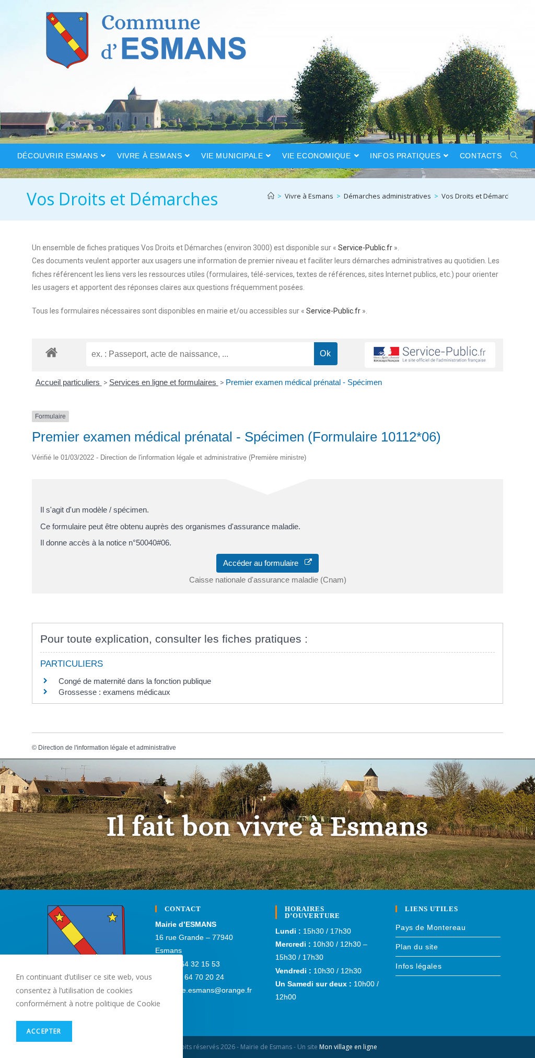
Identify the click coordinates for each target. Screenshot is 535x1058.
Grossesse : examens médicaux (114, 692)
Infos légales (418, 966)
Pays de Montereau (431, 927)
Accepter (44, 1031)
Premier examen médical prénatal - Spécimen (304, 382)
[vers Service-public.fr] (430, 355)
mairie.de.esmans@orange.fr (203, 990)
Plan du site (417, 947)
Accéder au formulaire (264, 563)
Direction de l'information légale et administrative (107, 747)
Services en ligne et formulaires (163, 382)
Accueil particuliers (69, 382)
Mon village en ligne (348, 1046)
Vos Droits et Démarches (480, 196)
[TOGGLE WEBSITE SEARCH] (514, 156)
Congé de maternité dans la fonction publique (135, 681)
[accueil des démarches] (51, 352)
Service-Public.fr (365, 247)
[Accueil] (271, 196)
